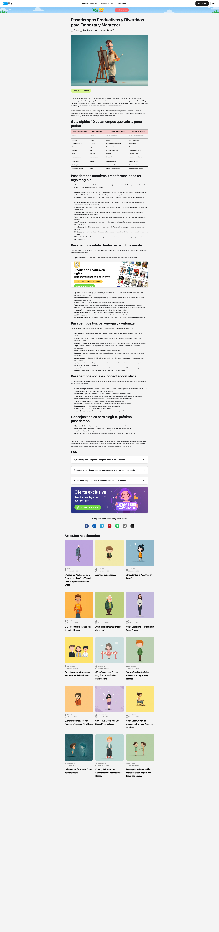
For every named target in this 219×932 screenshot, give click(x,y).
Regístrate (202, 3)
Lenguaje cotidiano (81, 90)
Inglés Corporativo (89, 3)
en (213, 3)
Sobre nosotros (107, 3)
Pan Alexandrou (90, 30)
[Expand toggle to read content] (144, 460)
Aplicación (122, 3)
